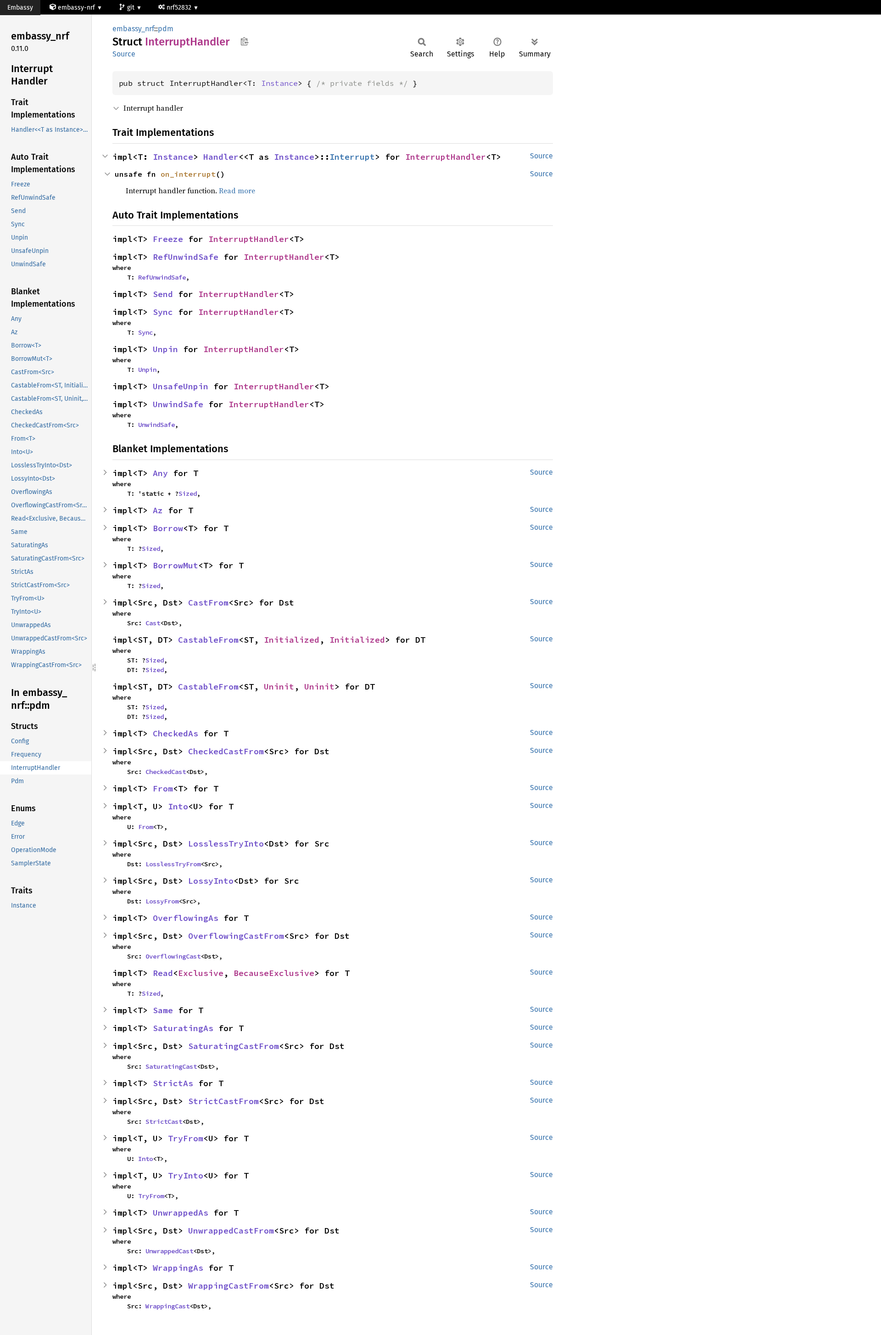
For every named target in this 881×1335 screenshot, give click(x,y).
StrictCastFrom (223, 1101)
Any (160, 473)
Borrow (168, 528)
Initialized (291, 639)
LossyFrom (161, 901)
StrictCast (163, 1121)
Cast (152, 623)
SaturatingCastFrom (233, 1046)
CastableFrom (208, 639)
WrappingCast (167, 1306)
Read (163, 973)
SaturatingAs (183, 1028)
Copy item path (244, 41)
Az (158, 510)
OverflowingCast (173, 956)
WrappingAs (178, 1267)
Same (163, 1010)
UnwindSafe (178, 404)
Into (178, 806)
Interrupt (352, 156)
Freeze (168, 239)
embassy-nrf (76, 7)
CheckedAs (175, 733)
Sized (187, 493)
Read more (237, 190)
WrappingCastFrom (228, 1285)
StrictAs (173, 1083)
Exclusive (200, 973)
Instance (279, 83)
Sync (163, 312)
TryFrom (185, 1138)
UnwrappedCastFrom (231, 1230)
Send (163, 294)
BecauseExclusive (274, 973)
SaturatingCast (171, 1066)
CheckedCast (165, 772)
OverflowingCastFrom (236, 936)
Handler (221, 156)
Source (123, 54)
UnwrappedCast (169, 1251)
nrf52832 (180, 7)
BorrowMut (175, 565)
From (163, 788)
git (131, 7)
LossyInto (211, 880)
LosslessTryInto (226, 843)
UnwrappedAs (180, 1212)
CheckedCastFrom (226, 751)
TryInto (185, 1175)
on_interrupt (188, 174)
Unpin (165, 349)
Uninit (279, 686)
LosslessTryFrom (173, 864)
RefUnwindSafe (185, 257)
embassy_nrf (133, 28)
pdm (165, 28)
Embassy (20, 7)
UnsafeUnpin (180, 386)
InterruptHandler (445, 156)
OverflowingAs (185, 918)
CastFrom (208, 602)
